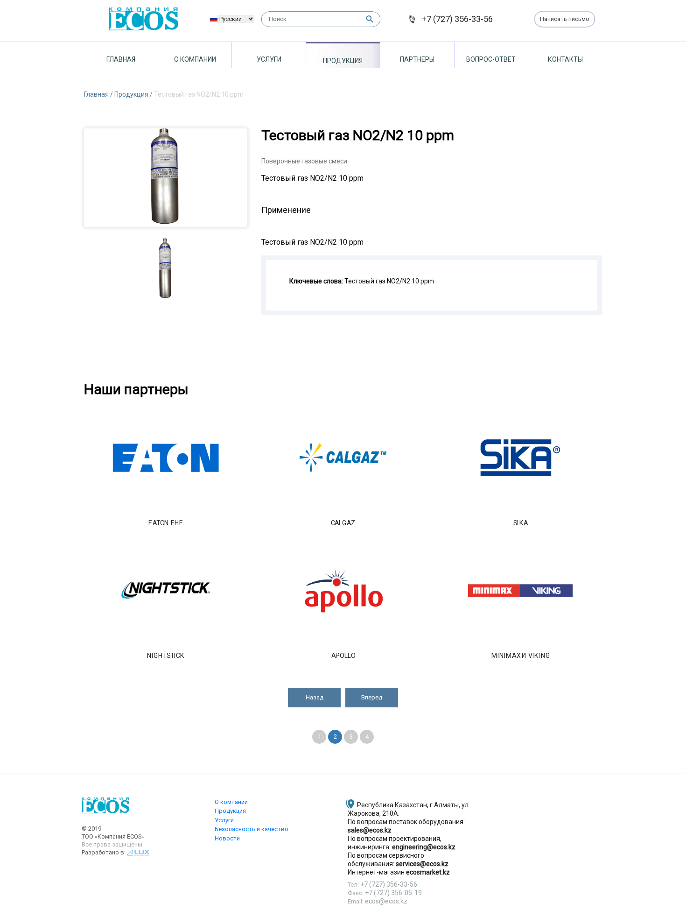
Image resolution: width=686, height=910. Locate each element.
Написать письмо (564, 18)
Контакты (565, 59)
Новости (227, 838)
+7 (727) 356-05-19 (393, 892)
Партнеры (417, 59)
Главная (120, 59)
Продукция (343, 60)
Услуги (269, 59)
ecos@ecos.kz (386, 901)
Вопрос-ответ (491, 59)
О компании (195, 59)
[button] (314, 697)
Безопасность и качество (251, 828)
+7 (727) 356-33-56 (457, 19)
